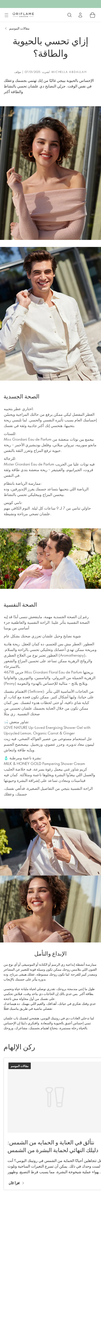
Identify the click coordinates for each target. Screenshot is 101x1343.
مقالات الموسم (19, 28)
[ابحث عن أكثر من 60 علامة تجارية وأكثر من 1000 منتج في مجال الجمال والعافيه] (69, 15)
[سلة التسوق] (92, 15)
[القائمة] (6, 15)
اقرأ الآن (14, 1183)
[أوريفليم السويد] (23, 14)
